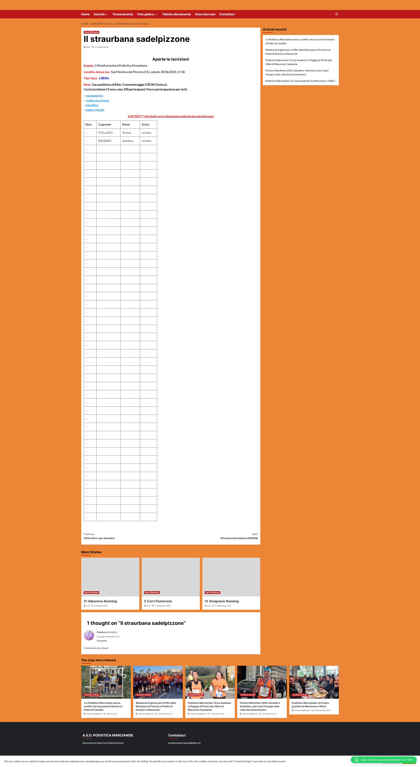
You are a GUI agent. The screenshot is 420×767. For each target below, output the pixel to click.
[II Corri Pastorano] (171, 577)
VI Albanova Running (100, 601)
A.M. (88, 47)
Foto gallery (145, 14)
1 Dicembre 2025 (165, 714)
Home (85, 14)
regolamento (94, 96)
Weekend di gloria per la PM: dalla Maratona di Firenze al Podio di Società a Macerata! (297, 51)
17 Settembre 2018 (162, 606)
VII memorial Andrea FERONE (239, 536)
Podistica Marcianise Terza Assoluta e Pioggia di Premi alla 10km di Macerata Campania (298, 62)
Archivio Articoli (92, 695)
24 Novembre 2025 (322, 710)
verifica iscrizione (97, 100)
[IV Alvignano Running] (231, 577)
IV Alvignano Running (222, 601)
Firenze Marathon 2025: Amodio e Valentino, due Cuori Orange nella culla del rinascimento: (296, 72)
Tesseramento (123, 14)
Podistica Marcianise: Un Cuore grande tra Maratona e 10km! (300, 80)
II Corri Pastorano (158, 601)
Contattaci (227, 14)
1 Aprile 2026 (111, 714)
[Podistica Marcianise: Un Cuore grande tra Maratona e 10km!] (314, 682)
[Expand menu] (106, 14)
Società (99, 14)
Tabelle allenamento (176, 14)
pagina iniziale (95, 110)
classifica (92, 105)
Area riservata (205, 14)
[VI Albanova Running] (110, 577)
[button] (384, 759)
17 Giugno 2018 (101, 47)
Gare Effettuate (91, 32)
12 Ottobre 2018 (101, 606)
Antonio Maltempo (94, 714)
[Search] (337, 14)
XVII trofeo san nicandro (99, 536)
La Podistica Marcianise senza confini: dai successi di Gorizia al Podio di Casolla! (300, 41)
